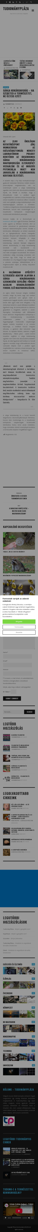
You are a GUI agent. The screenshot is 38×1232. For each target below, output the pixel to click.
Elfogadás (19, 621)
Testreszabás (19, 627)
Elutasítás (19, 632)
